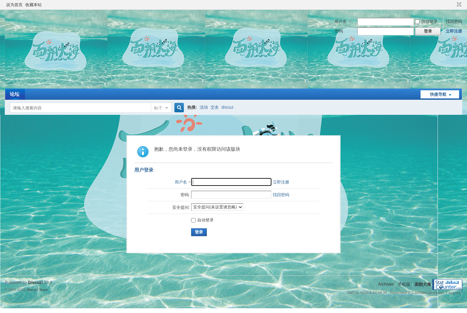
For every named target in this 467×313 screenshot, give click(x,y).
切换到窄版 (458, 5)
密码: (185, 194)
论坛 (14, 94)
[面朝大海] (56, 84)
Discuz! (35, 282)
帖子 (158, 108)
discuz (228, 107)
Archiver (385, 284)
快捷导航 (438, 94)
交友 (215, 107)
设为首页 (14, 4)
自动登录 (429, 21)
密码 (339, 31)
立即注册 (454, 31)
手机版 (404, 284)
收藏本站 (33, 4)
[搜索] (178, 108)
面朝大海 (423, 284)
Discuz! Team (37, 289)
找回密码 (454, 21)
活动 (204, 107)
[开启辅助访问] (452, 5)
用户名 (340, 21)
